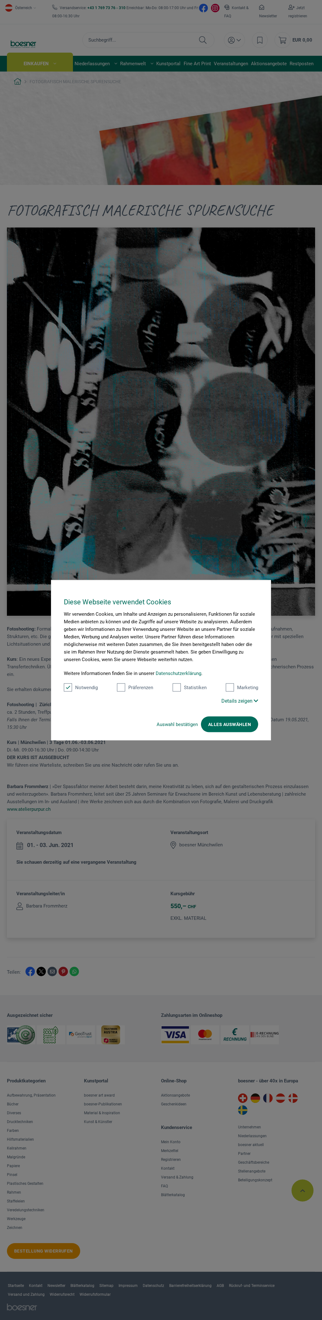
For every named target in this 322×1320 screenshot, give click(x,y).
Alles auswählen (229, 724)
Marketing (247, 687)
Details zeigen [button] (237, 701)
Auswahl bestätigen (177, 724)
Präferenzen (140, 687)
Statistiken (195, 687)
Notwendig (86, 687)
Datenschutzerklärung (178, 673)
